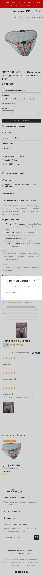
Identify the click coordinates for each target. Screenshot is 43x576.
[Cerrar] (38, 279)
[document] (21, 288)
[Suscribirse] (38, 292)
